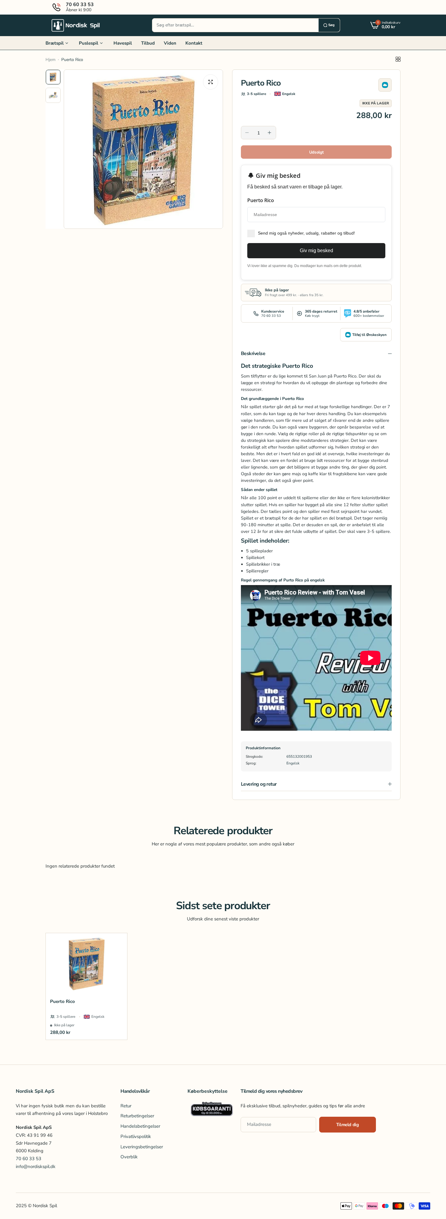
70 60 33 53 (28, 1158)
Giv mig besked (316, 250)
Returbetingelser (137, 1116)
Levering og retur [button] (259, 784)
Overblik (129, 1157)
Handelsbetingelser (140, 1126)
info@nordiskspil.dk (36, 1166)
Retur (125, 1105)
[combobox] (235, 25)
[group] (143, 149)
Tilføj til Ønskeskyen (369, 334)
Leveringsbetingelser (141, 1146)
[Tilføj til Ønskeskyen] (385, 85)
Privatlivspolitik (135, 1136)
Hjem (51, 60)
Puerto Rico (62, 1001)
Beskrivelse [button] (253, 353)
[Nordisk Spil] (76, 25)
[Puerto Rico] (86, 963)
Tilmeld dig (347, 1125)
